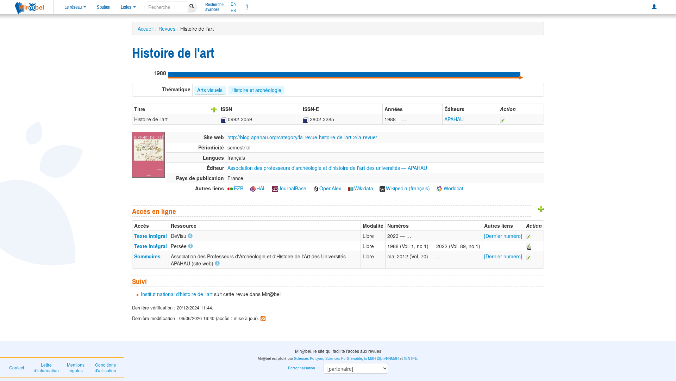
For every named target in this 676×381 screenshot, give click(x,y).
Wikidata (363, 188)
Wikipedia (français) (408, 188)
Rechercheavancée (214, 7)
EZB (238, 188)
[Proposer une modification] (503, 119)
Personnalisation (301, 367)
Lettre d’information (46, 367)
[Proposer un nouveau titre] (214, 108)
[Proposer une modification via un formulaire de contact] (528, 246)
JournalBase (292, 188)
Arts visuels (210, 89)
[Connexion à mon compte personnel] (654, 7)
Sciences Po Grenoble (343, 358)
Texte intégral (150, 235)
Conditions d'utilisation (105, 367)
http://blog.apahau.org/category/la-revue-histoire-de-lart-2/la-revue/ (302, 137)
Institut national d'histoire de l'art (177, 293)
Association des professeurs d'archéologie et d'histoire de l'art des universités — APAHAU (327, 167)
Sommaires (147, 256)
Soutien (103, 7)
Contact (16, 367)
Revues (166, 28)
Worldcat (452, 188)
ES (233, 10)
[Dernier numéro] (503, 235)
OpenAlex (330, 188)
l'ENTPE (410, 358)
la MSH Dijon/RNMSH (381, 358)
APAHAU (454, 119)
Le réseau (73, 7)
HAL (261, 188)
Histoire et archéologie (256, 89)
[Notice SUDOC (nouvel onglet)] (223, 119)
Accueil (146, 28)
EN (234, 3)
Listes (126, 7)
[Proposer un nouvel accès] (541, 208)
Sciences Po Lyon (308, 358)
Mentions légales (75, 367)
